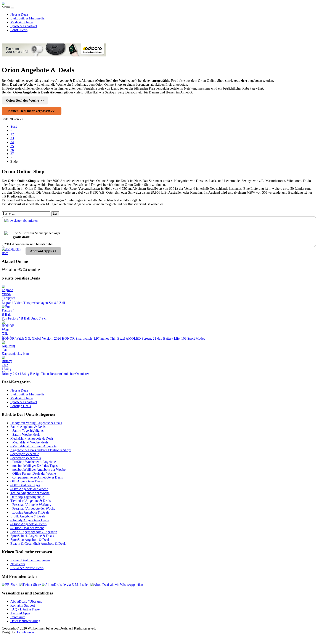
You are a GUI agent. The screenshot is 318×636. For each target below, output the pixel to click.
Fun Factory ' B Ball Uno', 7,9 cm (25, 318)
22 (12, 134)
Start (13, 126)
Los (55, 213)
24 (12, 142)
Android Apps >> (43, 251)
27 (12, 154)
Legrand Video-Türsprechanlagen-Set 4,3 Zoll (33, 303)
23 (12, 138)
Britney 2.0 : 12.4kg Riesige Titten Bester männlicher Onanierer (45, 374)
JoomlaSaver (25, 632)
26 (12, 150)
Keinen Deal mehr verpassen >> (31, 111)
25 (12, 146)
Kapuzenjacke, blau (15, 353)
